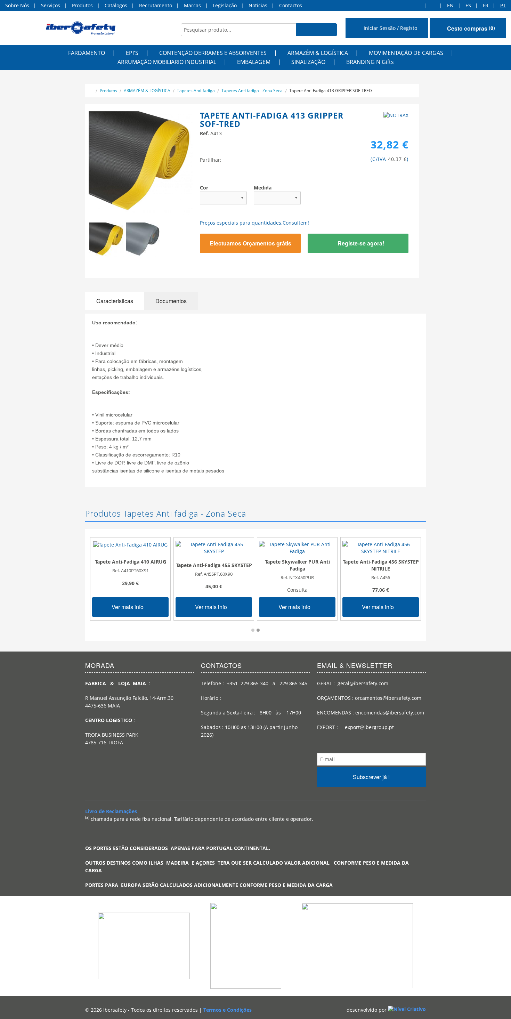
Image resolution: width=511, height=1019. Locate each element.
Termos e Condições (227, 1009)
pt (503, 5)
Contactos (290, 5)
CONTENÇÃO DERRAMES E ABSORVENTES (213, 52)
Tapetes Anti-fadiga (196, 91)
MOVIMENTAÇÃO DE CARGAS (406, 52)
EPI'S (132, 52)
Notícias (258, 5)
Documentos (171, 301)
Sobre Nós (17, 5)
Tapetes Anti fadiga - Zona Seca (252, 91)
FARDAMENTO (86, 52)
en (450, 5)
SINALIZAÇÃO (308, 61)
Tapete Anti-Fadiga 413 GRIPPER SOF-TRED (330, 91)
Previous (78, 244)
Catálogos (116, 5)
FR (485, 5)
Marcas (192, 5)
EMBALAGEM (253, 61)
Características (114, 301)
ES (468, 5)
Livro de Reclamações (111, 811)
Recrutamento (155, 5)
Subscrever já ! (371, 777)
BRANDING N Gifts (370, 61)
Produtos (82, 5)
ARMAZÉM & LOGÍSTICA (317, 52)
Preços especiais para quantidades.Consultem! (254, 222)
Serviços (50, 5)
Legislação (225, 5)
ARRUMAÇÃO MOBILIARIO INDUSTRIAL (166, 61)
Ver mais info (128, 607)
